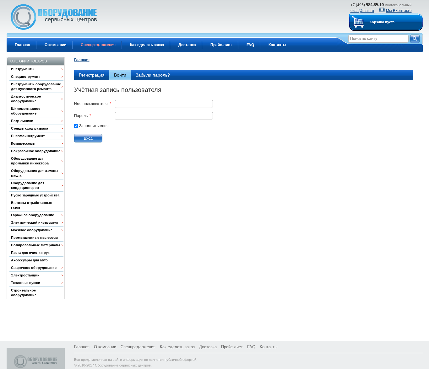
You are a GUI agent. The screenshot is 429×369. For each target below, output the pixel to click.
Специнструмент (25, 76)
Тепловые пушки (25, 283)
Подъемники (22, 121)
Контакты (277, 45)
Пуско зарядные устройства (35, 195)
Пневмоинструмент (28, 136)
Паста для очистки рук (30, 252)
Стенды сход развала (29, 128)
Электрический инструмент (34, 222)
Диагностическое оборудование (26, 98)
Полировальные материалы (35, 245)
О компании (55, 45)
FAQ (250, 45)
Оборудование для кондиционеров (27, 185)
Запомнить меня (94, 126)
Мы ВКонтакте (399, 10)
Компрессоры (23, 143)
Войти (122, 75)
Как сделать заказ (147, 45)
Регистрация (92, 75)
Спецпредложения (98, 45)
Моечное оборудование (31, 230)
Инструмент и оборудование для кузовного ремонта (36, 86)
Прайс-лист (221, 45)
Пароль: (82, 116)
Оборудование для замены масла (34, 173)
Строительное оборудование (23, 292)
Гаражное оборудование (32, 215)
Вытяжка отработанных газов (31, 205)
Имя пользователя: (92, 104)
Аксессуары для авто (29, 260)
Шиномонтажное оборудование (25, 111)
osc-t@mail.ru (362, 10)
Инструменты (22, 69)
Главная (22, 45)
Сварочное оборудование (34, 268)
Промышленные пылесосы (34, 237)
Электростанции (25, 275)
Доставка (187, 45)
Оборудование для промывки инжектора (30, 161)
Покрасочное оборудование (35, 151)
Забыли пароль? (153, 75)
